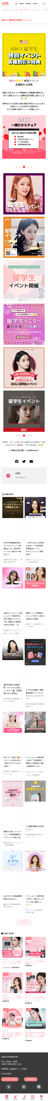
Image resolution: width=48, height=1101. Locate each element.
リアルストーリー (36, 10)
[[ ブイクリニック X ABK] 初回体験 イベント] (35, 947)
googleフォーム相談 (18, 1069)
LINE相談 (4, 1069)
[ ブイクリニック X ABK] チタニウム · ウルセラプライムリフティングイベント (35, 999)
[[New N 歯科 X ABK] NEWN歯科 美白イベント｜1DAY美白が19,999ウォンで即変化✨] (35, 1018)
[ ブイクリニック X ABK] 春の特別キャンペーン (11, 998)
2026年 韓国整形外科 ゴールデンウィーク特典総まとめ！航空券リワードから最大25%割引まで (12, 548)
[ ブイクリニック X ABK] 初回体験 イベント (34, 962)
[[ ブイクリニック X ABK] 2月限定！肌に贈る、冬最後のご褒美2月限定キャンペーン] (12, 1018)
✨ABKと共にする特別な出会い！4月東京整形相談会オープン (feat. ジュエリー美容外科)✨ (35, 548)
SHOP (21, 3)
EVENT (28, 3)
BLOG (35, 3)
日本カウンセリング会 (10, 10)
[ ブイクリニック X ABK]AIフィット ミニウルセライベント (12, 963)
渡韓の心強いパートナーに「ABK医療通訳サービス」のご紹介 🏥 (12, 834)
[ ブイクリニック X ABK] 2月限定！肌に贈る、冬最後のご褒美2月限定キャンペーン (12, 1034)
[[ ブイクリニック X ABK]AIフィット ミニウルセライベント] (12, 947)
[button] (43, 3)
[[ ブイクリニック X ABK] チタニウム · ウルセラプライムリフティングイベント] (35, 982)
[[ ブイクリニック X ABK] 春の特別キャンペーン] (12, 982)
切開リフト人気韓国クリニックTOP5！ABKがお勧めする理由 (35, 616)
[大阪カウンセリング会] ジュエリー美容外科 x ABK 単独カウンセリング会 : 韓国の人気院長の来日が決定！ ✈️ (12, 619)
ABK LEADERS (24, 10)
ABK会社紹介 (6, 1074)
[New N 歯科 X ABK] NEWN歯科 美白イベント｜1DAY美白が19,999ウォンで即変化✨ (35, 1035)
